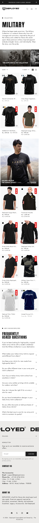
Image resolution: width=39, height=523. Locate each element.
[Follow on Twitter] (17, 513)
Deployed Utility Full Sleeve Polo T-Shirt (27, 246)
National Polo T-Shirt (8, 314)
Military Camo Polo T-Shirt (28, 280)
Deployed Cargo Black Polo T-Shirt (9, 213)
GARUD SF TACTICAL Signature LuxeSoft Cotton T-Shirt (8, 131)
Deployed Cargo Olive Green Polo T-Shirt (28, 131)
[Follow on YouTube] (27, 513)
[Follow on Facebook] (12, 513)
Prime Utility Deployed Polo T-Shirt (9, 280)
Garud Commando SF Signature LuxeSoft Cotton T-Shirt (8, 99)
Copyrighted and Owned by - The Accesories (26, 519)
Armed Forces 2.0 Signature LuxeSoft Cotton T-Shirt (27, 314)
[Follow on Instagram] (22, 513)
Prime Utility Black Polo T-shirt (9, 246)
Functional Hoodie (27, 213)
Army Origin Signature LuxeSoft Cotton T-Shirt (28, 99)
